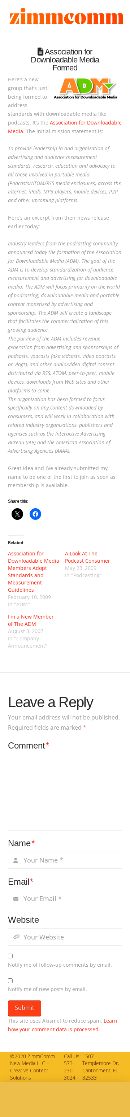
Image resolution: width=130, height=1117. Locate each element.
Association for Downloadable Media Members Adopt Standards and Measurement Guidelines (33, 571)
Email (21, 881)
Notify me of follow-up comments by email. (60, 964)
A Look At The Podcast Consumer (87, 557)
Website (23, 920)
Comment (28, 745)
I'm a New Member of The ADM (31, 620)
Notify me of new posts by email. (47, 989)
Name (21, 843)
